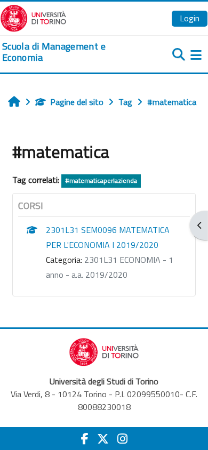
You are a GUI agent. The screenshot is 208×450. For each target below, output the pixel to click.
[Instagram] (122, 439)
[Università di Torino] (33, 17)
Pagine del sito (76, 101)
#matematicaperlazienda (101, 180)
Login (189, 18)
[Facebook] (85, 439)
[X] (103, 439)
